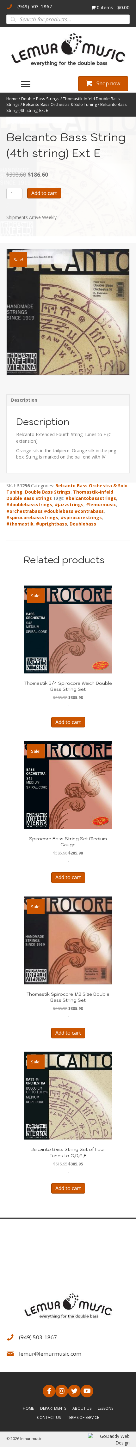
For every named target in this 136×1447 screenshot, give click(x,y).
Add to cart (44, 193)
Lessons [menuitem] (105, 1408)
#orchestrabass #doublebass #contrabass (55, 511)
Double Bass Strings (40, 98)
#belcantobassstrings (90, 498)
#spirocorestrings (81, 517)
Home (12, 98)
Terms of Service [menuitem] (83, 1417)
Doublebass (83, 524)
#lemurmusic (101, 505)
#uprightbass (51, 524)
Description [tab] (24, 400)
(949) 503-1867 (34, 6)
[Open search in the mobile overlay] (68, 19)
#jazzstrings (69, 505)
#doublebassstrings (29, 505)
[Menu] (25, 84)
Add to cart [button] (68, 722)
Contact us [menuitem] (49, 1417)
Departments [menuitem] (53, 1408)
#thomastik (20, 524)
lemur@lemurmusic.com (50, 1353)
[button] (49, 1391)
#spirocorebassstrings (32, 517)
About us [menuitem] (81, 1408)
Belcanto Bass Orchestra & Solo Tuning (60, 104)
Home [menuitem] (28, 1408)
